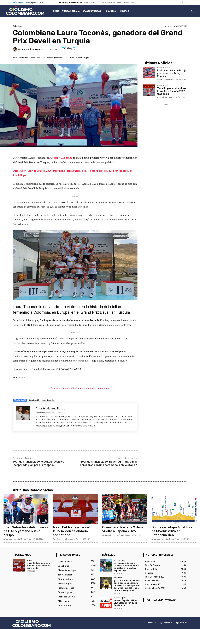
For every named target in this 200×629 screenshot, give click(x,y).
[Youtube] (177, 622)
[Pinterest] (47, 441)
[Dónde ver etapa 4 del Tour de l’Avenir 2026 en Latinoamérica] (174, 509)
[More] (61, 441)
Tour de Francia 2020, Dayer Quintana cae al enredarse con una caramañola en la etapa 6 (108, 463)
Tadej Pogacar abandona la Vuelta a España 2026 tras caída (171, 91)
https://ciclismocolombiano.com (48, 413)
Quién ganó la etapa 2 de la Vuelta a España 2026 (122, 529)
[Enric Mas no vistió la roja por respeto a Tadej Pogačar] (149, 72)
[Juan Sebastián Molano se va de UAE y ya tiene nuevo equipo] (26, 509)
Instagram (168, 623)
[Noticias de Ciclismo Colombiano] (25, 10)
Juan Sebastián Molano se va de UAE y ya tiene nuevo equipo (26, 531)
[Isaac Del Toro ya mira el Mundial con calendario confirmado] (75, 509)
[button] (192, 11)
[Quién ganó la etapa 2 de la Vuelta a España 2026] (124, 509)
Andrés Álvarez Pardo (32, 49)
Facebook (151, 623)
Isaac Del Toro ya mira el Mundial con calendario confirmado (109, 2)
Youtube (183, 623)
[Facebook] (34, 441)
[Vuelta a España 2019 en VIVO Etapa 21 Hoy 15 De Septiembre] (106, 603)
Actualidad (18, 26)
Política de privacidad (161, 599)
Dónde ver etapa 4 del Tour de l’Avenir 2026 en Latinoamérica (172, 531)
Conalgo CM (34, 400)
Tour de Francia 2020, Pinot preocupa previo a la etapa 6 (81, 387)
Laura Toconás (48, 400)
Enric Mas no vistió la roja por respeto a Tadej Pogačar (171, 73)
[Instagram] (160, 622)
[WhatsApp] (54, 441)
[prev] (181, 2)
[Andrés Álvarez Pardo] (15, 49)
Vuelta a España (163, 67)
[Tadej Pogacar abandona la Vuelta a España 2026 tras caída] (149, 90)
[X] (40, 441)
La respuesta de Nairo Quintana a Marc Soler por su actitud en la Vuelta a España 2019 (126, 567)
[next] (185, 2)
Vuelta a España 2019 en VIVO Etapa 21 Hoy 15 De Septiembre (125, 603)
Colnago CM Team (61, 157)
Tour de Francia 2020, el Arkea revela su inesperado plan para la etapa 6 (38, 463)
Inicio (15, 57)
